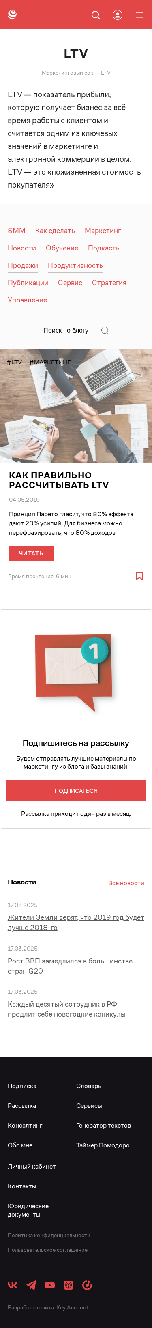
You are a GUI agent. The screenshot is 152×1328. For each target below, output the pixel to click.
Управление (27, 299)
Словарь (88, 1086)
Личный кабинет (32, 1166)
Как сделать (55, 230)
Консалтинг (25, 1125)
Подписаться (76, 791)
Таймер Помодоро (103, 1145)
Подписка (22, 1086)
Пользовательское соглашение (48, 1249)
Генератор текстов (103, 1125)
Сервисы (89, 1105)
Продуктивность (75, 265)
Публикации (28, 282)
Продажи (23, 265)
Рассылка (22, 1105)
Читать (31, 553)
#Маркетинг (50, 362)
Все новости (126, 883)
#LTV (14, 362)
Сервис (70, 282)
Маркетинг (103, 230)
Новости (22, 247)
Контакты (22, 1186)
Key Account (72, 1307)
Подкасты (104, 247)
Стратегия (109, 282)
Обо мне (20, 1145)
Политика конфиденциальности (49, 1235)
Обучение (62, 247)
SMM (17, 230)
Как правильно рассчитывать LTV (59, 480)
